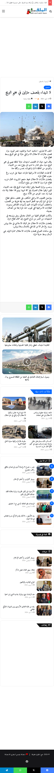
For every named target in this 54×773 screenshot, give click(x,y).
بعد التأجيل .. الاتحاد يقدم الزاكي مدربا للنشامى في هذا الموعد (19, 517)
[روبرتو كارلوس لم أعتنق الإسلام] (44, 483)
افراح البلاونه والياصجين (27, 582)
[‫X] (42, 106)
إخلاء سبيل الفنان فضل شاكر (25, 570)
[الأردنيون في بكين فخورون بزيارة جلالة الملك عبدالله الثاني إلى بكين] (44, 495)
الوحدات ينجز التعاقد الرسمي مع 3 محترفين (21, 503)
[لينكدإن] (35, 106)
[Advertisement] (27, 46)
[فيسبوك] (49, 106)
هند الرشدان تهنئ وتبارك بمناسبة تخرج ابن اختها (19, 594)
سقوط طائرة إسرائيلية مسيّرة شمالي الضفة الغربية (15, 443)
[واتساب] (29, 106)
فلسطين (41, 81)
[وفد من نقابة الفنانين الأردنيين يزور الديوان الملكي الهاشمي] (44, 610)
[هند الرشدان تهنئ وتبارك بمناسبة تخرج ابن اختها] (44, 598)
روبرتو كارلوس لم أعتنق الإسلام (24, 479)
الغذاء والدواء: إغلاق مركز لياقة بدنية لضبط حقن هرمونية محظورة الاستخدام (24, 2)
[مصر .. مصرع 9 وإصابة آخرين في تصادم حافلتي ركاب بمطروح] (44, 471)
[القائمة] (3, 12)
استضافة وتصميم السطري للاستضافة (15, 754)
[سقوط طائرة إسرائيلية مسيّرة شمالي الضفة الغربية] (14, 432)
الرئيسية (47, 81)
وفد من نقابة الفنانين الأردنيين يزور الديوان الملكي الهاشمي (18, 608)
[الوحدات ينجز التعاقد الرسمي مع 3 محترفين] (44, 507)
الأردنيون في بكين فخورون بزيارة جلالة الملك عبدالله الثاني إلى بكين (20, 493)
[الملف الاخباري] (36, 11)
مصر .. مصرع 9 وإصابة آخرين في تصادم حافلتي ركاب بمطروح (19, 468)
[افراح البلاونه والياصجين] (44, 586)
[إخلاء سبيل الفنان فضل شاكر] (44, 574)
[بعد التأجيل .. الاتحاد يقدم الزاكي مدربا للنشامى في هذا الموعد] (44, 520)
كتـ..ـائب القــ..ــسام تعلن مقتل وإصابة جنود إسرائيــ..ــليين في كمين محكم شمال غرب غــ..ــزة (40, 444)
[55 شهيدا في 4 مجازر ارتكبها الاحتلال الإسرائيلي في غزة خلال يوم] (14, 403)
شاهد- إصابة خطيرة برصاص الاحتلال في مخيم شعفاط (43, 414)
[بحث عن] (50, 12)
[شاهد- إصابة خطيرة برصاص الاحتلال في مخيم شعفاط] (40, 403)
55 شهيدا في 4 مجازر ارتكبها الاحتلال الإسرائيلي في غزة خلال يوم (15, 415)
